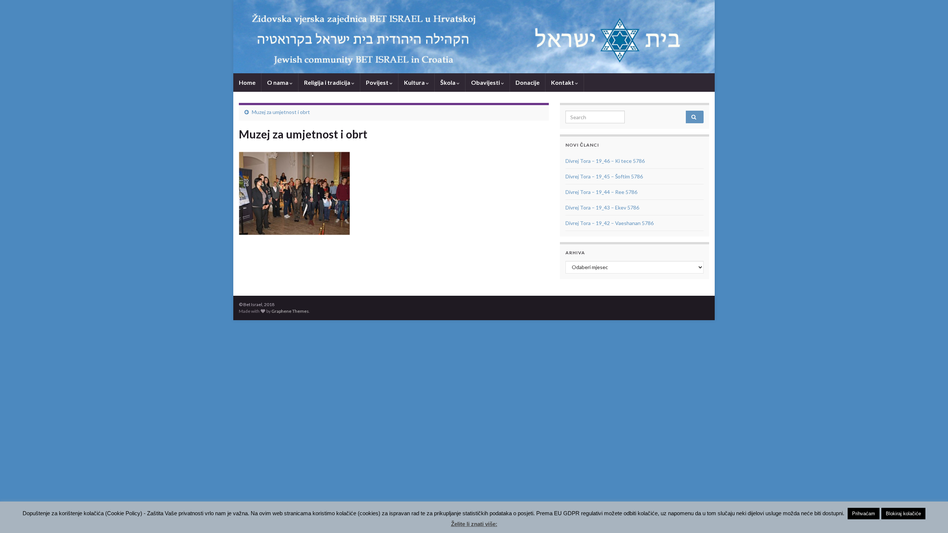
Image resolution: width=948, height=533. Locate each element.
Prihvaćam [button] (863, 513)
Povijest (378, 82)
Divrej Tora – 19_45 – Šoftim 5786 (604, 176)
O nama (278, 82)
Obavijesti (486, 82)
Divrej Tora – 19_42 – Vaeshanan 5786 (609, 223)
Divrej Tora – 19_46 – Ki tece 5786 (605, 161)
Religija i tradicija (327, 82)
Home (247, 82)
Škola (448, 82)
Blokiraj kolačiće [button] (903, 513)
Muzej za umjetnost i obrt (281, 112)
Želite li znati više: (474, 524)
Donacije (527, 82)
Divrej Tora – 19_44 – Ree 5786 (601, 192)
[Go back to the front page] (474, 36)
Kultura (415, 82)
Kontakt (563, 82)
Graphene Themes (290, 311)
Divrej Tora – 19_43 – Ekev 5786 (602, 207)
